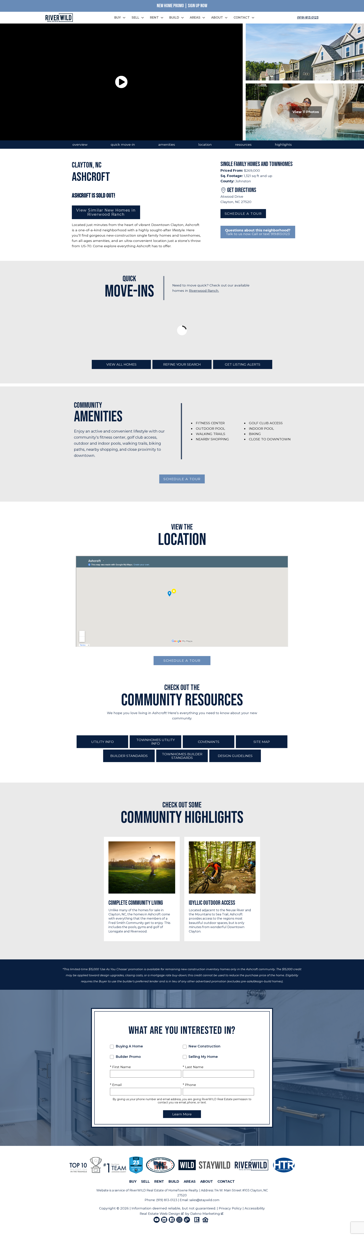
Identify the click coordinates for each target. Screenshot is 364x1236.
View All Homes (121, 364)
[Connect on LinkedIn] (164, 1220)
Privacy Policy (230, 1208)
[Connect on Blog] (187, 1220)
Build (174, 1181)
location (205, 144)
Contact (226, 1181)
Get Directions (241, 190)
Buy (132, 1181)
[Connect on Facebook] (172, 1220)
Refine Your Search (182, 364)
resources (243, 144)
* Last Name (193, 1067)
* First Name (120, 1067)
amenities (166, 144)
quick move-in (123, 144)
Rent (159, 1181)
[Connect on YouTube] (156, 1220)
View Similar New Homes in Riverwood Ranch (106, 212)
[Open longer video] (121, 82)
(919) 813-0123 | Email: (172, 1200)
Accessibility (255, 1208)
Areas (190, 1181)
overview (79, 144)
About (206, 1181)
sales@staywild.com (204, 1200)
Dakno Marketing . (207, 1214)
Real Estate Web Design (160, 1214)
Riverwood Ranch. (204, 291)
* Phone (189, 1085)
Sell (145, 1181)
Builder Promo (128, 1057)
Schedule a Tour (243, 214)
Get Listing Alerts (242, 364)
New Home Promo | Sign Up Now (182, 6)
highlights (283, 144)
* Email (116, 1085)
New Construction (203, 1046)
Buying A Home (129, 1046)
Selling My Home (202, 1057)
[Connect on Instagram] (179, 1220)
